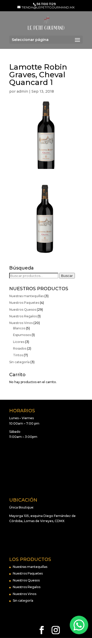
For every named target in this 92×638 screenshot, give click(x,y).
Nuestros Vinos (21, 323)
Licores (18, 342)
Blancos (19, 328)
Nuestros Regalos (23, 316)
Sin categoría (19, 362)
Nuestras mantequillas (26, 296)
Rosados (19, 348)
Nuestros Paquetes (24, 303)
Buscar (67, 276)
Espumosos (22, 335)
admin (22, 91)
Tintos (18, 355)
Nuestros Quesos (22, 309)
